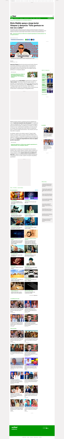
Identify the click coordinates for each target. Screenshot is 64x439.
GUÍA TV (45, 70)
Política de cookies (36, 437)
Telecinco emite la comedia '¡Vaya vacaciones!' (44, 85)
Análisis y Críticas (38, 18)
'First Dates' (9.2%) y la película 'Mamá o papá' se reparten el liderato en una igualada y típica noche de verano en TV (31, 395)
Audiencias (21, 18)
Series (31, 18)
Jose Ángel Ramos (12, 312)
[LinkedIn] (33, 39)
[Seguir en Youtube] (46, 428)
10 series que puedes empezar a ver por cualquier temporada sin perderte (16, 353)
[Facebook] (28, 39)
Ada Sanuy (11, 354)
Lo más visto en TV (26, 18)
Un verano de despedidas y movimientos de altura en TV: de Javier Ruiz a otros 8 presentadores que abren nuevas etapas (16, 381)
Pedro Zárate (12, 326)
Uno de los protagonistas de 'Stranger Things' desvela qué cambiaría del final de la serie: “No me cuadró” (47, 200)
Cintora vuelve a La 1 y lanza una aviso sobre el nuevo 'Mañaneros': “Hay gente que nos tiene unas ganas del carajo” (31, 367)
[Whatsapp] (26, 39)
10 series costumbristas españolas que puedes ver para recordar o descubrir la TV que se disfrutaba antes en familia (17, 310)
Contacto (28, 437)
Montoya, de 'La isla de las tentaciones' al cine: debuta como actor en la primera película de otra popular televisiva (16, 395)
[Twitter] (32, 39)
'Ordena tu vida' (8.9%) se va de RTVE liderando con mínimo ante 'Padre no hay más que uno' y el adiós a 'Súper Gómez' (17, 409)
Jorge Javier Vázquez (20, 187)
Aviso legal (31, 437)
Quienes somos (24, 437)
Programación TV (16, 18)
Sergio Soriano (26, 312)
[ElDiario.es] (50, 18)
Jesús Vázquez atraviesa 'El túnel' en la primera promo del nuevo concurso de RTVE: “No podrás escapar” (47, 215)
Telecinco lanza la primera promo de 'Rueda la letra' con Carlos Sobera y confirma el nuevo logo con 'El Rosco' (16, 366)
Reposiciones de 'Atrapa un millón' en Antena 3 (44, 90)
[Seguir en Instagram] (45, 428)
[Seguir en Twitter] (43, 428)
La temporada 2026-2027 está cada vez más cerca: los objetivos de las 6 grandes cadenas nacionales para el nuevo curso (16, 324)
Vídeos (34, 18)
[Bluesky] (30, 39)
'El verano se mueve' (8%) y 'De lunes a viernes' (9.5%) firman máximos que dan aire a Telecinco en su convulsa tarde (31, 409)
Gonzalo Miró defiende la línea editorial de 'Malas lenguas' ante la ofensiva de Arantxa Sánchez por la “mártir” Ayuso (31, 310)
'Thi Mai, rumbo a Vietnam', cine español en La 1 (44, 75)
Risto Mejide (15, 187)
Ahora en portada (13, 328)
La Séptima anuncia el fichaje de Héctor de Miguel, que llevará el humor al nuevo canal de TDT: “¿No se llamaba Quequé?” (31, 324)
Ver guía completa (44, 94)
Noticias (12, 18)
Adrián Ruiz (11, 397)
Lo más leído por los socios (14, 298)
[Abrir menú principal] (53, 16)
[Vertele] (14, 427)
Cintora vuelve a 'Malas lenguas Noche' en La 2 (44, 80)
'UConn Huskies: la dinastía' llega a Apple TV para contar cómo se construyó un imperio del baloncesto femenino (47, 205)
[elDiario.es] (14, 429)
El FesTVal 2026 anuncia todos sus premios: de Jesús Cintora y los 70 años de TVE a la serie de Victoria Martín (31, 380)
